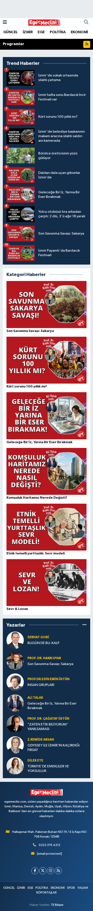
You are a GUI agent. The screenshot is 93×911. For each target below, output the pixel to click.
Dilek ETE (35, 760)
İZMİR (28, 32)
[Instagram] (50, 870)
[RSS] (58, 870)
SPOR (71, 887)
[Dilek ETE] (15, 766)
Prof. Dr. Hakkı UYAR (44, 658)
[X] (42, 870)
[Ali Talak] (15, 703)
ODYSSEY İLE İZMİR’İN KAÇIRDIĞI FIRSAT (53, 748)
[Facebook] (34, 870)
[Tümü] (84, 625)
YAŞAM (82, 887)
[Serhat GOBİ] (15, 640)
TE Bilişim (57, 904)
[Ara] (86, 22)
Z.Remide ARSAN (40, 739)
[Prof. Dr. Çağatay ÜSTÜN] (15, 724)
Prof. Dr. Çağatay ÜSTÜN (48, 718)
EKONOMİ (79, 32)
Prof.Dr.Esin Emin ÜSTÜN (48, 679)
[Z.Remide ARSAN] (15, 745)
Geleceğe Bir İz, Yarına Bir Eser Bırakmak (52, 706)
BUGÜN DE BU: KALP (43, 643)
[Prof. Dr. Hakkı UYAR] (15, 661)
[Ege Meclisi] (44, 22)
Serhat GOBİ (38, 637)
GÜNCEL (10, 32)
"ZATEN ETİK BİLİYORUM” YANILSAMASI (47, 727)
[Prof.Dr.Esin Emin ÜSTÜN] (15, 682)
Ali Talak (35, 697)
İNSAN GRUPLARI (40, 685)
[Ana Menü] (5, 22)
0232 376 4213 (49, 845)
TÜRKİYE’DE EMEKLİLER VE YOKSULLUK (48, 769)
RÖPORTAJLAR (46, 892)
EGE (41, 32)
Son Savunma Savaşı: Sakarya (50, 664)
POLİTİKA (58, 32)
